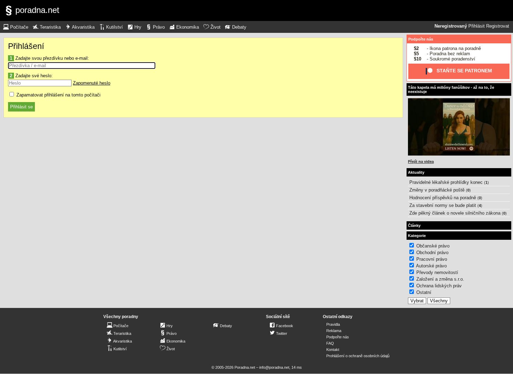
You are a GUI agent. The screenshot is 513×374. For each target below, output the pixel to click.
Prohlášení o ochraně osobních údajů (357, 356)
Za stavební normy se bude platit (442, 205)
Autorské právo (431, 265)
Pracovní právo (431, 259)
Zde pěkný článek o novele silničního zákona (454, 213)
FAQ (330, 343)
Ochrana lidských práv (439, 285)
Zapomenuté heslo (91, 83)
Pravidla (333, 324)
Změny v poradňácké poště (436, 190)
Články (414, 225)
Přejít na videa (421, 161)
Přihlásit (476, 26)
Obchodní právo (432, 252)
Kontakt (332, 349)
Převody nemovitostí (437, 272)
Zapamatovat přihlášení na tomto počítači (58, 95)
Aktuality (416, 172)
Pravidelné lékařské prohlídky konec (446, 182)
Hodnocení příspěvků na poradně (442, 197)
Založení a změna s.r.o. (440, 279)
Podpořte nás (420, 39)
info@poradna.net (274, 367)
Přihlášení (26, 46)
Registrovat (497, 26)
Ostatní (423, 292)
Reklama (333, 331)
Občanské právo (432, 246)
